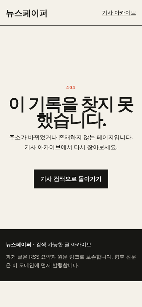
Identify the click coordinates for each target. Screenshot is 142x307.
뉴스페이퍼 (27, 13)
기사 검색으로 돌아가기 (71, 179)
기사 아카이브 (119, 13)
